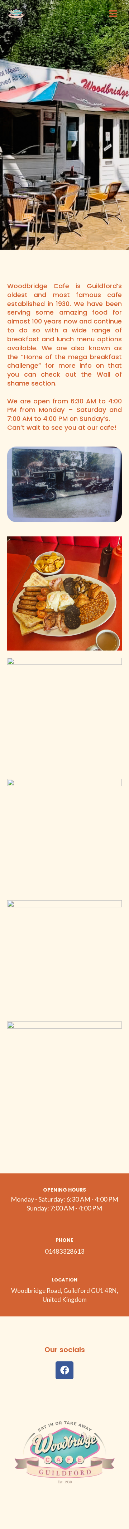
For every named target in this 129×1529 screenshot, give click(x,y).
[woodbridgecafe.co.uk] (16, 13)
